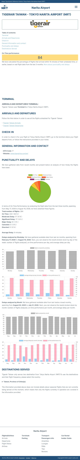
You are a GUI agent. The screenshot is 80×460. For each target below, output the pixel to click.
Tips (43, 449)
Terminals (25, 436)
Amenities (45, 441)
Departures (6, 441)
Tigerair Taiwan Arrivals (11, 123)
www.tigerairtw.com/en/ (19, 154)
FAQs (43, 446)
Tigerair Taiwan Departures (13, 126)
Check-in (5, 41)
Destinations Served (9, 49)
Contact (28, 458)
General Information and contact (14, 43)
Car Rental (65, 436)
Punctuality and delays (10, 46)
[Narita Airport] (5, 7)
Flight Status (6, 444)
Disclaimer (22, 458)
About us (33, 458)
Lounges (45, 444)
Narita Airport (41, 7)
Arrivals (5, 438)
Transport (45, 436)
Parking (25, 438)
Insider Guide (66, 438)
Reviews (45, 451)
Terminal (5, 35)
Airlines (4, 446)
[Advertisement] (40, 81)
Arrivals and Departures (11, 38)
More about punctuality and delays (56, 64)
